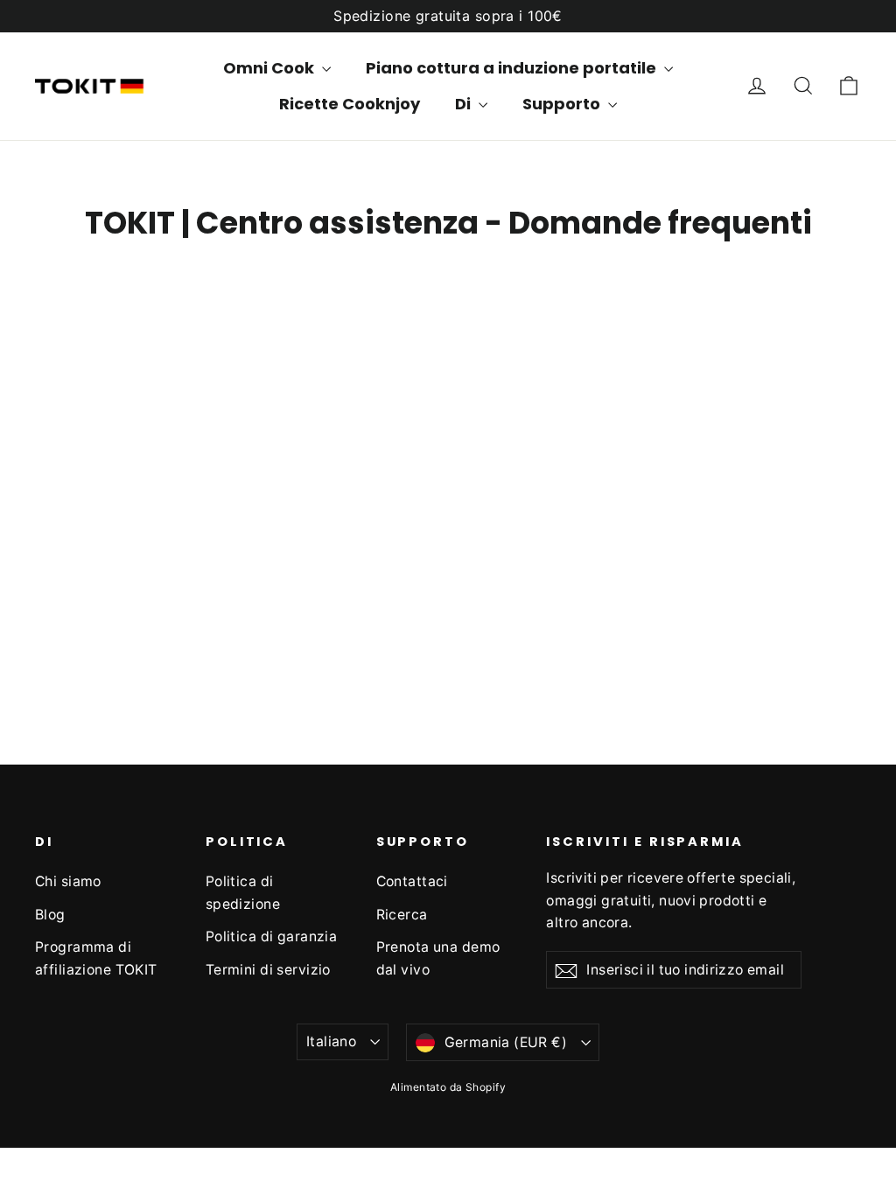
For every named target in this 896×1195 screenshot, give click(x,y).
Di (464, 104)
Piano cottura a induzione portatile (513, 68)
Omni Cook (270, 68)
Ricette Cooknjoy (349, 104)
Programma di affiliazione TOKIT (96, 958)
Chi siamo (68, 881)
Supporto (563, 104)
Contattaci (412, 881)
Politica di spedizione (243, 892)
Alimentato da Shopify (448, 1087)
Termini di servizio (268, 969)
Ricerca (402, 914)
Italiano (331, 1041)
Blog (50, 914)
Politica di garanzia (272, 936)
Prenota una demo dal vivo (438, 958)
